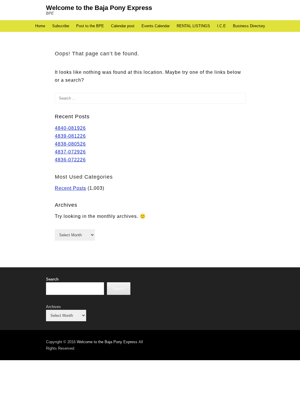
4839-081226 (70, 136)
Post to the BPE (90, 26)
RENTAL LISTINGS (193, 26)
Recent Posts (70, 188)
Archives (53, 307)
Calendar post (122, 26)
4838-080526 (70, 143)
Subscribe (60, 26)
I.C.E (221, 26)
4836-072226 (70, 159)
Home (40, 26)
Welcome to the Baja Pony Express (99, 7)
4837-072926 (70, 151)
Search (52, 279)
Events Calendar (156, 26)
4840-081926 (70, 128)
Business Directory (249, 26)
